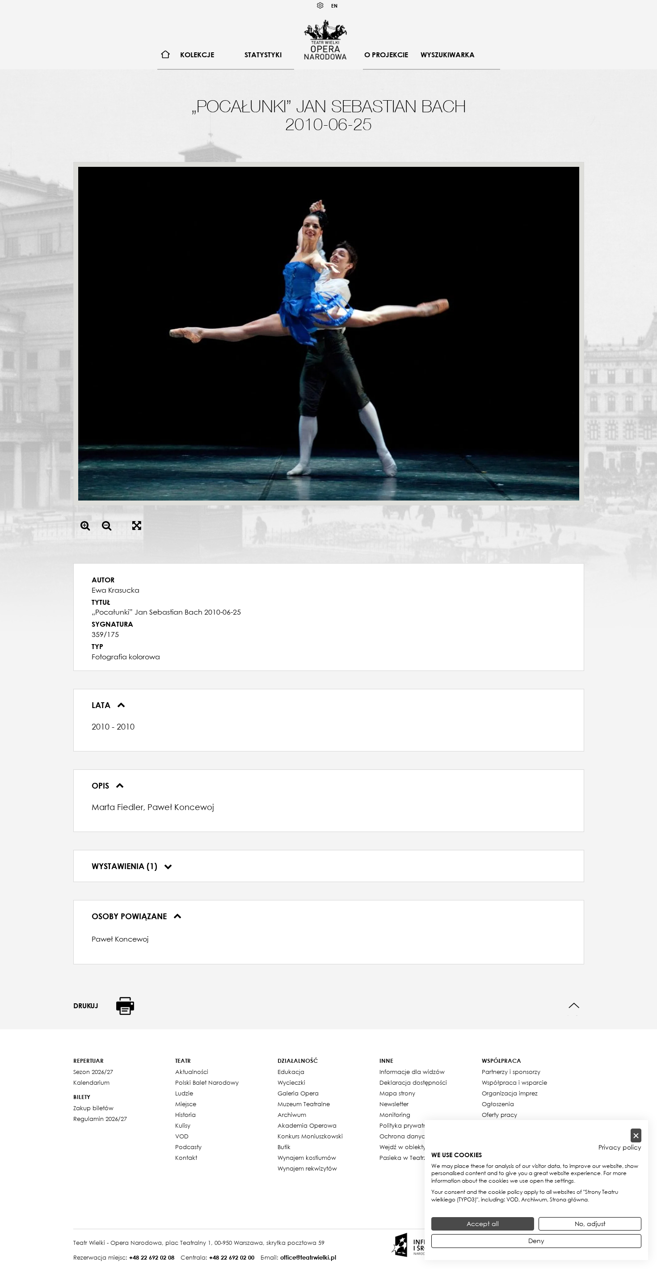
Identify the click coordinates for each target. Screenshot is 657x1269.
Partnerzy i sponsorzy (511, 1071)
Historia (185, 1114)
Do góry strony (574, 1006)
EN (334, 5)
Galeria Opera (298, 1093)
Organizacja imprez (510, 1093)
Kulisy (182, 1125)
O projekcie (386, 54)
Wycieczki (291, 1082)
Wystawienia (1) (126, 866)
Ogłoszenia (498, 1104)
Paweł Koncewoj (120, 938)
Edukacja (291, 1071)
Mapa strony (397, 1093)
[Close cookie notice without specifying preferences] (636, 1135)
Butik (284, 1146)
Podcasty (188, 1146)
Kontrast (320, 5)
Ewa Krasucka (115, 590)
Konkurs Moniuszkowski (310, 1136)
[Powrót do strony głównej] (325, 39)
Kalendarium (91, 1082)
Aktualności (191, 1071)
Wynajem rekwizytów (307, 1168)
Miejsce (185, 1104)
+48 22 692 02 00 (231, 1257)
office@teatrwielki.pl (308, 1257)
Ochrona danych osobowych (421, 1136)
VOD (182, 1136)
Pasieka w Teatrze (404, 1157)
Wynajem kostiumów (307, 1157)
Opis (101, 785)
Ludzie (184, 1093)
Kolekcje (197, 54)
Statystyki (263, 54)
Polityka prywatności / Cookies (423, 1125)
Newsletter (394, 1104)
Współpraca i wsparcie (514, 1082)
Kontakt (186, 1157)
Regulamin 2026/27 (100, 1118)
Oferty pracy (499, 1114)
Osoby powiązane (130, 916)
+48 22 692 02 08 (151, 1257)
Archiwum (292, 1114)
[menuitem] (165, 55)
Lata (102, 705)
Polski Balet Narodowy (207, 1082)
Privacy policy (619, 1147)
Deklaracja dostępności (413, 1082)
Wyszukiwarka (448, 54)
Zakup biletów (93, 1108)
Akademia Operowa (307, 1125)
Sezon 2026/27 (93, 1071)
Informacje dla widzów (412, 1071)
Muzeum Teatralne (304, 1104)
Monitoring (394, 1114)
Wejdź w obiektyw (405, 1146)
